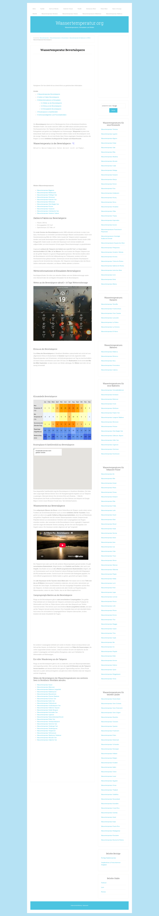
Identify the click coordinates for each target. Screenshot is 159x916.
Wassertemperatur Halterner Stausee (48, 708)
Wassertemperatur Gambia (109, 812)
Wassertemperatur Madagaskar (110, 831)
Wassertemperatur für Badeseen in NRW (80, 38)
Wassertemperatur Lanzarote (110, 318)
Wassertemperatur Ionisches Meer (111, 270)
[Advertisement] (62, 70)
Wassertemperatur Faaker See (110, 413)
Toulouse (103, 882)
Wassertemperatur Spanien (109, 726)
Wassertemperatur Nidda (108, 578)
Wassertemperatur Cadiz (108, 165)
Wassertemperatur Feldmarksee (46, 703)
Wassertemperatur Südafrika (109, 794)
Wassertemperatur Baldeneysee (46, 691)
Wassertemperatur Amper (109, 483)
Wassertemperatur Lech (108, 583)
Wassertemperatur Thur (108, 619)
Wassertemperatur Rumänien (110, 835)
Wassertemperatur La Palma (109, 322)
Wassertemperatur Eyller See (46, 701)
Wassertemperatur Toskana (109, 129)
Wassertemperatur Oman (108, 785)
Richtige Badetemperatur (108, 858)
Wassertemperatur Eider (108, 656)
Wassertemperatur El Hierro (109, 331)
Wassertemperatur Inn (107, 647)
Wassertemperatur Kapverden (110, 220)
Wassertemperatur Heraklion (109, 206)
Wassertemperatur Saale (108, 638)
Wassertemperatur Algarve (109, 138)
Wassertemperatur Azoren (109, 225)
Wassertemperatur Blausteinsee (46, 694)
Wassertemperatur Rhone (109, 610)
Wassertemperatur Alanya (109, 179)
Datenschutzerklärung (76, 905)
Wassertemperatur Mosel (108, 524)
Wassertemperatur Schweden (110, 744)
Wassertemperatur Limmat (109, 597)
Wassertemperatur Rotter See (46, 719)
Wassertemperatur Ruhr (108, 587)
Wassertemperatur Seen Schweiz (111, 703)
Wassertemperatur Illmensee (109, 422)
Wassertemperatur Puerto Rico (110, 826)
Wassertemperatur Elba (108, 152)
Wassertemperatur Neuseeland (110, 799)
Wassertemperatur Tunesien (109, 721)
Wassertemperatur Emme (109, 615)
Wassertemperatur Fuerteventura (111, 308)
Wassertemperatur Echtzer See (46, 698)
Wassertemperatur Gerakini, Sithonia (112, 252)
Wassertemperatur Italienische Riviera (112, 266)
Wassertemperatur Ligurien (109, 134)
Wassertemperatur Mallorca (109, 352)
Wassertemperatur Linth (108, 606)
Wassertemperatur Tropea (109, 216)
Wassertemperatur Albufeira (109, 156)
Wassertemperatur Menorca (109, 356)
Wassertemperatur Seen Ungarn (111, 712)
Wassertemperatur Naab (108, 528)
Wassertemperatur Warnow (109, 565)
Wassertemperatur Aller (108, 478)
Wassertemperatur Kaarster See (46, 199)
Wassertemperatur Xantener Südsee (48, 213)
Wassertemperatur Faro (108, 188)
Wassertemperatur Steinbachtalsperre (48, 721)
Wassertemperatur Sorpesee (45, 209)
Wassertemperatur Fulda (108, 506)
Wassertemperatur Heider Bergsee (47, 710)
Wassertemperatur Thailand (109, 790)
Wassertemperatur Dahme (109, 665)
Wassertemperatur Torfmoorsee (46, 733)
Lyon (102, 887)
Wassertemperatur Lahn (108, 510)
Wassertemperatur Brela (108, 279)
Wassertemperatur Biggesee (45, 190)
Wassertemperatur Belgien (109, 758)
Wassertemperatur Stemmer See (47, 724)
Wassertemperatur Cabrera (109, 370)
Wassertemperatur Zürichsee (110, 449)
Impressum (85, 905)
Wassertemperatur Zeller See (110, 440)
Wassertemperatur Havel (108, 515)
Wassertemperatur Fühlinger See (47, 195)
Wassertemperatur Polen (108, 735)
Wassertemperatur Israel (108, 776)
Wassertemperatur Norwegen (110, 749)
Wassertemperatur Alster (108, 537)
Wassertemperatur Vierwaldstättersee (112, 390)
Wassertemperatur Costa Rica (110, 808)
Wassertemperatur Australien (110, 803)
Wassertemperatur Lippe (108, 592)
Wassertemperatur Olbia (108, 211)
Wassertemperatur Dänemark (110, 740)
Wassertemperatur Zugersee (109, 444)
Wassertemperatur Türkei (108, 771)
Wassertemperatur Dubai (108, 143)
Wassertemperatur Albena (109, 284)
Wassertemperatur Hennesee (46, 197)
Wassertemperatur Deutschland (110, 699)
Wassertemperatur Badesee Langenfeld (49, 689)
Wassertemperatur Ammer (109, 660)
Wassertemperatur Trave (108, 556)
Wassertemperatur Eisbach (109, 497)
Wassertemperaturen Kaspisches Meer (113, 243)
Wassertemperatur (44, 38)
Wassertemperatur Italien (108, 767)
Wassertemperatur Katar (108, 821)
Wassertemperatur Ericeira (109, 256)
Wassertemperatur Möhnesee (46, 202)
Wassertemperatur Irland (108, 817)
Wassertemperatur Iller (108, 642)
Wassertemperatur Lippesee (45, 714)
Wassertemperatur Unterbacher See (48, 211)
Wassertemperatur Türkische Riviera (112, 261)
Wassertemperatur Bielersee (109, 399)
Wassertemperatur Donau (109, 492)
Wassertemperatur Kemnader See (47, 712)
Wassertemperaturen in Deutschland (59, 38)
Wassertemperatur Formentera (110, 365)
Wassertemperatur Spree (108, 669)
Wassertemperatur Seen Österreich (111, 708)
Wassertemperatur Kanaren (109, 175)
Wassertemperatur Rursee (45, 206)
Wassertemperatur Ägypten (109, 781)
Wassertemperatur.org (80, 23)
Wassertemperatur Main (108, 519)
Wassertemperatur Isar (108, 547)
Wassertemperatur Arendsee (109, 394)
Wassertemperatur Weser (109, 560)
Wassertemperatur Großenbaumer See (49, 705)
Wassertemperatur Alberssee (46, 687)
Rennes (103, 892)
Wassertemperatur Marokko (109, 717)
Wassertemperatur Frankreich (110, 731)
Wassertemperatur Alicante (109, 161)
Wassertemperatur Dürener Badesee (48, 696)
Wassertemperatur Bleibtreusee (46, 192)
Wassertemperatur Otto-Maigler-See (48, 204)
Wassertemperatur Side (108, 147)
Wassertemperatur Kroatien (109, 762)
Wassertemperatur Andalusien (110, 193)
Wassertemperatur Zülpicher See (47, 740)
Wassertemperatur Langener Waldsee (112, 417)
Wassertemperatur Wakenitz (109, 569)
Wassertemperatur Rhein (108, 487)
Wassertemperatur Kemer (109, 184)
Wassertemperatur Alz (107, 474)
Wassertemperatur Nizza (108, 202)
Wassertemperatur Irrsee (108, 404)
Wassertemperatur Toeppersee (46, 730)
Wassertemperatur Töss (108, 633)
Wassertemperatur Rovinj (108, 197)
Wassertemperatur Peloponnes (110, 247)
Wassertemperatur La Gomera (110, 327)
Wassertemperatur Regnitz (109, 651)
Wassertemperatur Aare (108, 542)
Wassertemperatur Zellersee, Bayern (112, 435)
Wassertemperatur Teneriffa (109, 304)
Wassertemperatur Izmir (108, 275)
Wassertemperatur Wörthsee (109, 408)
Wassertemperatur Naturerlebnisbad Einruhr (50, 717)
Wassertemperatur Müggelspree (110, 674)
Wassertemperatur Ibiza (108, 361)
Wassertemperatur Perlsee (109, 426)
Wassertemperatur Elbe (108, 501)
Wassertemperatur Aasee (44, 685)
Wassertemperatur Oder (108, 551)
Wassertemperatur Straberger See (47, 726)
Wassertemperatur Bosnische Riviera (112, 840)
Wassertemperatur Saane (108, 628)
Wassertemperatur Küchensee (110, 454)
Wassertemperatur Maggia (109, 624)
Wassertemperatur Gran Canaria (111, 313)
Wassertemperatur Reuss (109, 601)
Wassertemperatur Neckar (109, 533)
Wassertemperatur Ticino (108, 678)
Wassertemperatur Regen (109, 574)
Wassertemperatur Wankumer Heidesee (49, 735)
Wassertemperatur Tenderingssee (47, 728)
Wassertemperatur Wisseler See (47, 737)
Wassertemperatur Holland (109, 753)
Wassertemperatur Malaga (109, 170)
